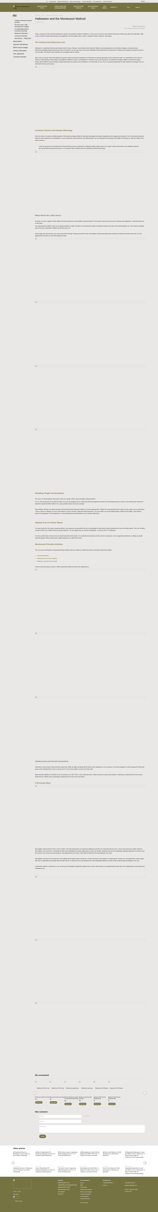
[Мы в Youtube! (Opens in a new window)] (22, 1)
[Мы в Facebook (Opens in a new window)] (20, 1)
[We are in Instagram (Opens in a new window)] (14, 1)
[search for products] (123, 7)
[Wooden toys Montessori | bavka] (22, 1184)
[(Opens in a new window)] (16, 1197)
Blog (47, 1)
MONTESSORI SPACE (79, 7)
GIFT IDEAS (104, 7)
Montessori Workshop (21, 33)
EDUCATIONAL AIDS (93, 7)
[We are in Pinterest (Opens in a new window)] (16, 1)
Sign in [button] (82, 1182)
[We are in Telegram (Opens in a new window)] (18, 1)
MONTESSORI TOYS (42, 7)
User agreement (97, 1)
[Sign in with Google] (94, 1116)
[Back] (35, 1093)
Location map (128, 1191)
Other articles (19, 1148)
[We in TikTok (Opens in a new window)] (25, 1)
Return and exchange (75, 1)
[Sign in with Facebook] (91, 1116)
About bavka (53, 1)
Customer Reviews (107, 1)
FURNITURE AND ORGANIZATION (60, 7)
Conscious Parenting (21, 36)
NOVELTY (114, 7)
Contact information (87, 1)
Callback (105, 1185)
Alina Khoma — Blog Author (23, 38)
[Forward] (145, 1093)
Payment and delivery (62, 1)
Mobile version (18, 1201)
